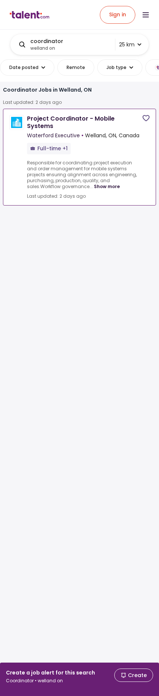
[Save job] (146, 118)
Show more (107, 186)
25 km (127, 44)
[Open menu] (145, 14)
